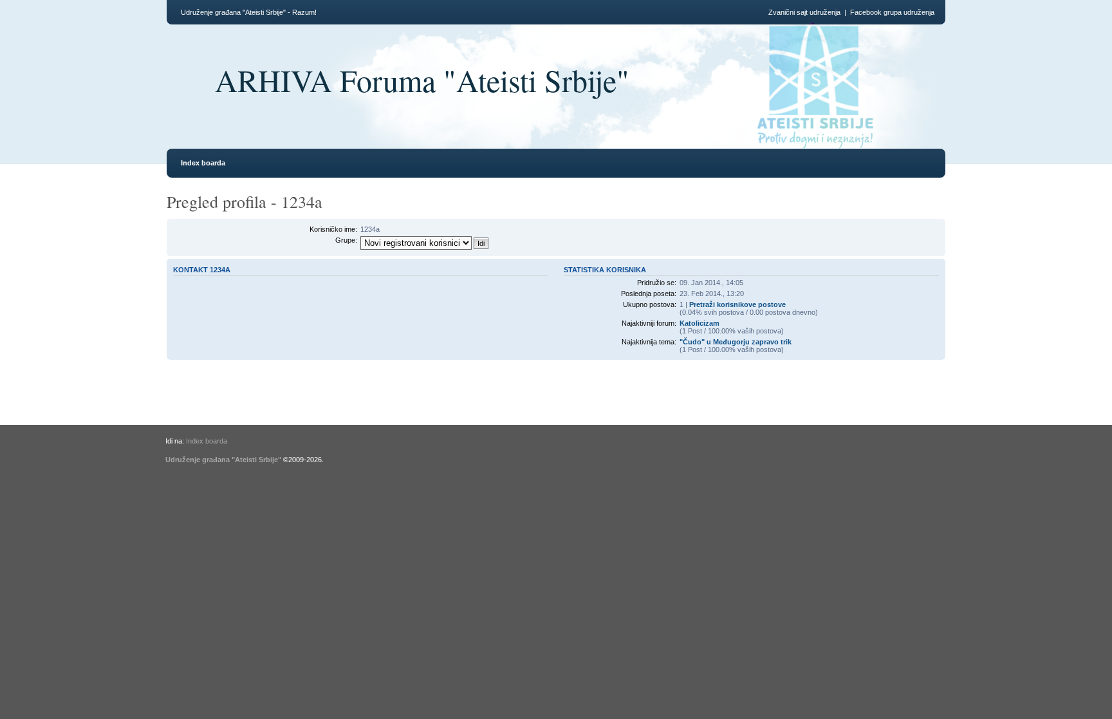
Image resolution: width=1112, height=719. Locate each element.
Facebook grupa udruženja (892, 12)
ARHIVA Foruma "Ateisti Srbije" (422, 79)
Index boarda (203, 163)
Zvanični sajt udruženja (804, 12)
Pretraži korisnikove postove (737, 304)
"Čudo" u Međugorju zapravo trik (736, 342)
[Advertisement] (361, 403)
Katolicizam (699, 323)
